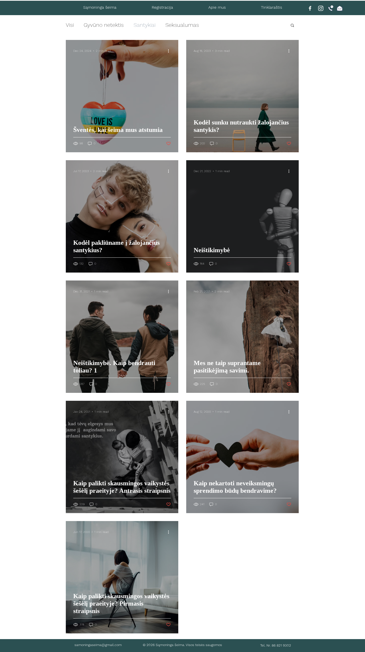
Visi (70, 25)
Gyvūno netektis (104, 25)
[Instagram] (320, 8)
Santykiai (144, 25)
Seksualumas (182, 25)
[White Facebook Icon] (310, 8)
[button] (292, 25)
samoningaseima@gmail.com (98, 645)
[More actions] (170, 51)
